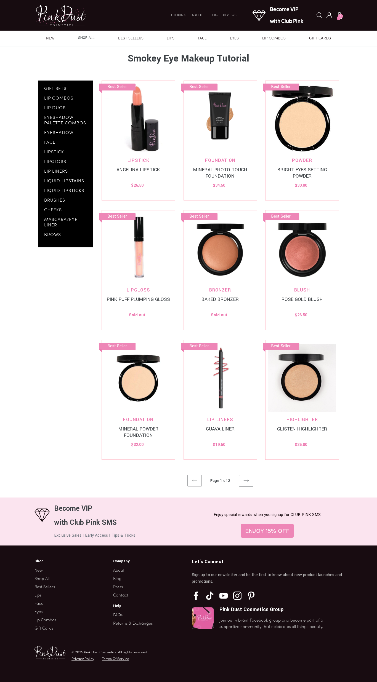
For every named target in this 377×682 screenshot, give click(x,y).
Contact (120, 595)
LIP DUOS (55, 108)
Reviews (230, 15)
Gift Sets (55, 89)
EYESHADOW (58, 133)
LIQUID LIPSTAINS (64, 181)
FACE (49, 142)
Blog (212, 15)
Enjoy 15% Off (267, 530)
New (50, 38)
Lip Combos (274, 38)
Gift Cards (320, 38)
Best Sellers (131, 38)
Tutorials (177, 15)
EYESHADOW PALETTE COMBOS (65, 120)
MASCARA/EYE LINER (61, 223)
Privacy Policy (82, 659)
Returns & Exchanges (133, 623)
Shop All (86, 37)
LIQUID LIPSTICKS (64, 191)
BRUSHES (54, 200)
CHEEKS (53, 210)
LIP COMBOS (58, 98)
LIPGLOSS (55, 162)
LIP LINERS (56, 171)
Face (202, 38)
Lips (170, 38)
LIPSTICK (54, 152)
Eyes (234, 38)
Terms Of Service (115, 659)
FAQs (118, 615)
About (197, 15)
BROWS (52, 235)
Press (118, 587)
